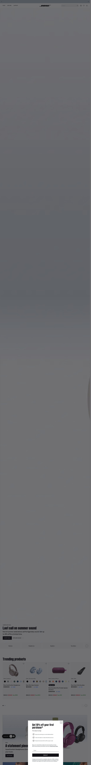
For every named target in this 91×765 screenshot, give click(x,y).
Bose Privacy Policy (54, 746)
